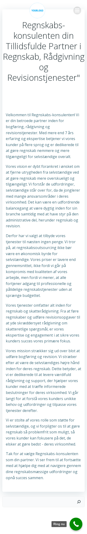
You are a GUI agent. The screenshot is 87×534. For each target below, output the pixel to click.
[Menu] (77, 10)
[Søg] (78, 502)
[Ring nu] (76, 524)
